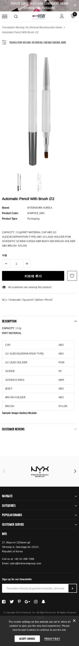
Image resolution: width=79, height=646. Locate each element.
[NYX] (39, 471)
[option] (39, 109)
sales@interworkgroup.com (25, 563)
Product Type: (10, 218)
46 (9, 287)
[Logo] (39, 16)
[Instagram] (35, 602)
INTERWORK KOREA (39, 207)
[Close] (74, 621)
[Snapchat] (43, 602)
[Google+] (27, 602)
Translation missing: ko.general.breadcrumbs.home (32, 27)
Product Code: (10, 213)
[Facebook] (3, 602)
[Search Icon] (16, 16)
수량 (4, 255)
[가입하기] (72, 588)
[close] (75, 6)
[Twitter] (12, 602)
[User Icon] (62, 17)
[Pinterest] (19, 602)
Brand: (6, 207)
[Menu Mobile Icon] (4, 16)
